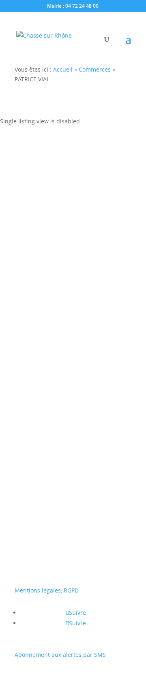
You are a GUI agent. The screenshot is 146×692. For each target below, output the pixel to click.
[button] (18, 406)
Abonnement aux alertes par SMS (60, 654)
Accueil (63, 69)
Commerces (95, 69)
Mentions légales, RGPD (47, 590)
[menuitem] (73, 429)
